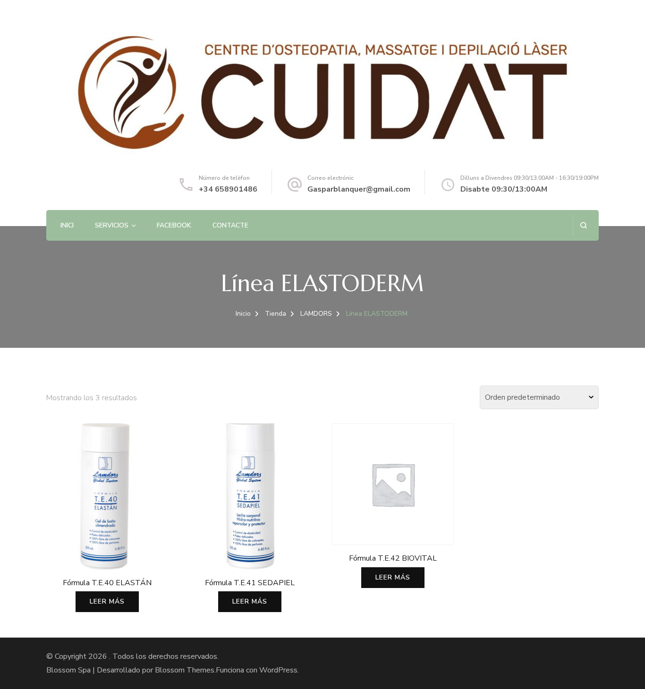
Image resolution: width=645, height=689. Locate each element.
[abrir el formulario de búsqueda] (583, 225)
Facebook (174, 225)
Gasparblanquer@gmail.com (358, 189)
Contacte (230, 225)
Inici (67, 225)
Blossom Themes (184, 670)
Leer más (107, 601)
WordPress (278, 670)
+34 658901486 (228, 189)
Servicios (111, 225)
